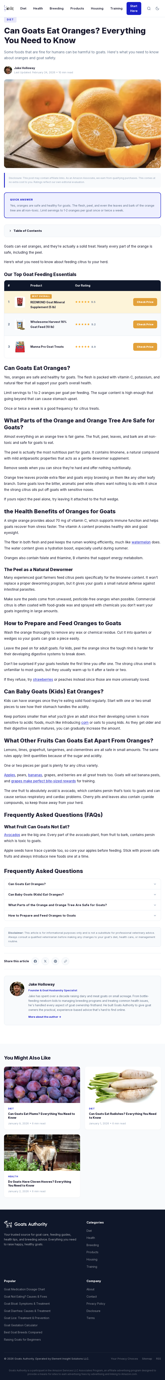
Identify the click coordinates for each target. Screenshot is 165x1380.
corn (85, 722)
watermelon (141, 542)
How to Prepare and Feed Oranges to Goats (42, 915)
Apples (9, 775)
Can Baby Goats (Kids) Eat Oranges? (36, 894)
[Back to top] (154, 1373)
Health (38, 8)
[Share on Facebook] (35, 961)
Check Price (145, 302)
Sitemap (147, 1358)
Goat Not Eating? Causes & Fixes (25, 1296)
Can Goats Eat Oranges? (27, 884)
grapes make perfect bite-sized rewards (43, 781)
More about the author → (44, 1016)
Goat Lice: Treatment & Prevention (26, 1318)
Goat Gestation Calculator (21, 1325)
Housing (97, 8)
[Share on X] (45, 961)
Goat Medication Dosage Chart (24, 1289)
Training (116, 8)
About (90, 1289)
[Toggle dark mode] (157, 8)
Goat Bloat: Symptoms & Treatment (27, 1303)
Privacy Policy (96, 1303)
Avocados (12, 835)
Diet (23, 8)
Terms (91, 1318)
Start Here (134, 8)
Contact (92, 1296)
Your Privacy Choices (124, 1358)
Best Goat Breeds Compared (23, 1332)
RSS (158, 1358)
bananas (35, 775)
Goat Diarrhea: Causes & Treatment (27, 1311)
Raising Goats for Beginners (22, 1339)
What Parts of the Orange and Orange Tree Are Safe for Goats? (57, 905)
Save (84, 123)
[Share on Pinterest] (55, 961)
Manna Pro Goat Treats (47, 346)
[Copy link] (65, 961)
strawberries (43, 679)
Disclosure (93, 1311)
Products (77, 8)
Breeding (57, 8)
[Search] (149, 8)
